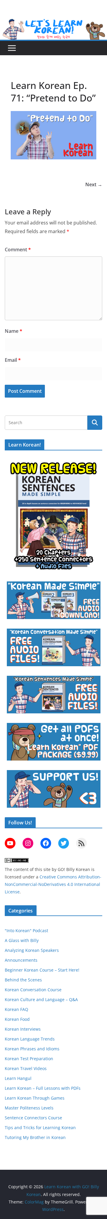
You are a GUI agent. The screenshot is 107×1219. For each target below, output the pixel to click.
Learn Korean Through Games (34, 1098)
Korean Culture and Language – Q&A (41, 999)
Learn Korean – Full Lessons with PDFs (43, 1088)
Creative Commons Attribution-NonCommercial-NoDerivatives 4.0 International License (53, 884)
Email (13, 360)
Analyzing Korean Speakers (32, 950)
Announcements (21, 960)
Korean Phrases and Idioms (32, 1049)
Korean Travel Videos (26, 1068)
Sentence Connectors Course (33, 1118)
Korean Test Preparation (29, 1058)
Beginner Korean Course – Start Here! (42, 970)
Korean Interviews (23, 1029)
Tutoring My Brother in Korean (35, 1137)
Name (13, 331)
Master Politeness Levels (29, 1108)
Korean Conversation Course (33, 989)
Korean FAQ (16, 1009)
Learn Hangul (18, 1078)
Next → (93, 184)
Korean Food (17, 1019)
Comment (18, 249)
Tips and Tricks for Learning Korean (40, 1127)
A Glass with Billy (22, 940)
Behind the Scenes (23, 980)
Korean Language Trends (30, 1039)
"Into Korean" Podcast (26, 930)
